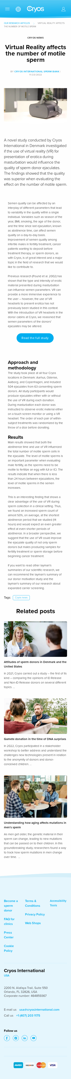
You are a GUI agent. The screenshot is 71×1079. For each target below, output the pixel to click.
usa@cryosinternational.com (39, 1010)
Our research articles (17, 23)
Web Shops (33, 923)
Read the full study (35, 338)
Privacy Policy (35, 914)
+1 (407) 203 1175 (28, 1016)
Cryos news (21, 597)
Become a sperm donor (11, 905)
